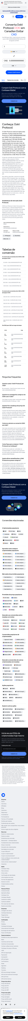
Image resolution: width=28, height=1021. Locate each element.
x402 (2, 950)
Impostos (3, 864)
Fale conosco (5, 871)
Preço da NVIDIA (5, 994)
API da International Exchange (9, 974)
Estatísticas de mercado (7, 838)
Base (2, 939)
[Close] (24, 1011)
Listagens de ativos (6, 910)
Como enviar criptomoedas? (9, 862)
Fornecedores (5, 817)
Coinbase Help (5, 868)
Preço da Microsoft (6, 999)
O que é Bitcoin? (5, 851)
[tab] (3, 80)
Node (2, 963)
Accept (20, 1017)
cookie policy (9, 1010)
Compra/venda (5, 890)
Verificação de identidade (8, 875)
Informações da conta (7, 877)
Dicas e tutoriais (5, 845)
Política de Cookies (6, 821)
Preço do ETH (5, 985)
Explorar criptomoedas (7, 834)
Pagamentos (4, 915)
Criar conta (4, 873)
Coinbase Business (6, 913)
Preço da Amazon (6, 1001)
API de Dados (4, 959)
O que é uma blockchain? (8, 856)
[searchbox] (14, 66)
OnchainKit (4, 957)
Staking (3, 924)
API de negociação (6, 952)
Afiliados (3, 806)
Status (3, 886)
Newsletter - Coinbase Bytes (9, 840)
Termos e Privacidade (7, 819)
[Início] (2, 16)
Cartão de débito (5, 901)
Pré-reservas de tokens (7, 904)
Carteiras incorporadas (7, 944)
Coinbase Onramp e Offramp (9, 948)
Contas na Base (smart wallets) (9, 946)
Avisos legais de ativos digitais (9, 829)
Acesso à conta (5, 881)
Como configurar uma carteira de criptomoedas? (10, 858)
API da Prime (4, 976)
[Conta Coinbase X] (1, 1005)
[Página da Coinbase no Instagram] (10, 1005)
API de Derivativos (6, 979)
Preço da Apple (5, 997)
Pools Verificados (6, 932)
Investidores (4, 814)
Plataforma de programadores (9, 937)
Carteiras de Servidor (7, 941)
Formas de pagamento (7, 879)
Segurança (4, 812)
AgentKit (3, 965)
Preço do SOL (5, 988)
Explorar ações (5, 836)
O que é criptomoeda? (7, 853)
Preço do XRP (5, 990)
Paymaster (4, 955)
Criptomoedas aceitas (7, 884)
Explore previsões (6, 906)
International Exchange (7, 928)
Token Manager (5, 917)
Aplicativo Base (5, 893)
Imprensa (3, 810)
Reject (8, 1017)
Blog (2, 808)
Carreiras (3, 803)
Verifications (4, 961)
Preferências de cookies (8, 823)
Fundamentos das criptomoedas (10, 842)
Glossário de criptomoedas (8, 847)
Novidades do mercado (7, 849)
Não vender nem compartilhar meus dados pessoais (12, 826)
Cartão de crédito (6, 899)
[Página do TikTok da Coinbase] (14, 1005)
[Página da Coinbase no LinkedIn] (6, 1005)
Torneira (3, 970)
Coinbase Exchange (6, 926)
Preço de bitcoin (5, 983)
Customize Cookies (18, 1013)
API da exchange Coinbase (8, 972)
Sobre (3, 801)
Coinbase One (5, 895)
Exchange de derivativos (8, 930)
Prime (3, 922)
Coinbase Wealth (6, 897)
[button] (25, 16)
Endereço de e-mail (6, 745)
